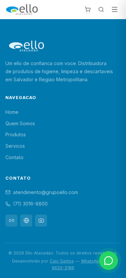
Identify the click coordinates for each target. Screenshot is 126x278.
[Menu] (115, 9)
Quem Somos (20, 123)
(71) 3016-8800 (30, 203)
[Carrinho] (88, 9)
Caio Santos (62, 261)
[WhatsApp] (108, 260)
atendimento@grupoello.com (45, 192)
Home (11, 112)
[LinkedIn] (11, 221)
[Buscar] (101, 9)
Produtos (15, 134)
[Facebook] (26, 221)
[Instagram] (41, 221)
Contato (14, 157)
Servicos (15, 146)
